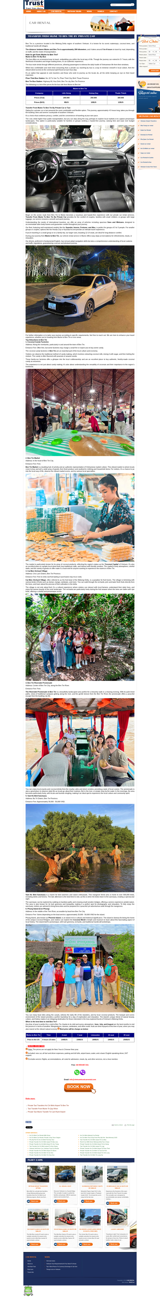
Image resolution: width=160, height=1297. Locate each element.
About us (30, 1264)
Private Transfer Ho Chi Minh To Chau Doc (42, 1155)
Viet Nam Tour (31, 1266)
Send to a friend (118, 1125)
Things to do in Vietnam (53, 1269)
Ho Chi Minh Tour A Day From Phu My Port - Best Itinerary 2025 (98, 1137)
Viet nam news (50, 1261)
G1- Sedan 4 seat (65, 1186)
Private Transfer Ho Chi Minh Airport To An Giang (94, 1144)
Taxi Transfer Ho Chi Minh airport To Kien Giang (43, 1146)
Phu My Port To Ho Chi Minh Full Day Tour (41, 1140)
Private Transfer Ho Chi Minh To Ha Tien (41, 1153)
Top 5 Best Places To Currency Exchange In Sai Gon (61, 1266)
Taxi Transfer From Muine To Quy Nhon (43, 1109)
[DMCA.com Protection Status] (28, 1296)
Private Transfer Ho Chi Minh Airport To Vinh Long (94, 1153)
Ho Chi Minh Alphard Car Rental (89, 1135)
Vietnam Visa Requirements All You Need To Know (61, 1264)
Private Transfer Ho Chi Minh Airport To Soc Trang (44, 1144)
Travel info (30, 1272)
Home (29, 1261)
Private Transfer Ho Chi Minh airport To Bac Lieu (43, 1142)
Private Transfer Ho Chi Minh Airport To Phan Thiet (95, 1148)
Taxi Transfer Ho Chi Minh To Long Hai (91, 1155)
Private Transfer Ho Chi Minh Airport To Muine (42, 1150)
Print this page (130, 1125)
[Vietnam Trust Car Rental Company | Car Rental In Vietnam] (34, 8)
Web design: (125, 1282)
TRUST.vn (131, 1282)
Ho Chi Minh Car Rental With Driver (39, 1135)
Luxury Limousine (117, 1229)
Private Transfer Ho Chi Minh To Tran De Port (93, 1150)
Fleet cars (30, 1269)
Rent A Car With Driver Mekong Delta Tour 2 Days (94, 1142)
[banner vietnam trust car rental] (82, 31)
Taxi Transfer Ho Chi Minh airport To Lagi (92, 1146)
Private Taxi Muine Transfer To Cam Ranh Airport (46, 1112)
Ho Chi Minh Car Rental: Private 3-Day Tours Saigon (44, 1137)
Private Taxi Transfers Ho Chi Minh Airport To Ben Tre (48, 1105)
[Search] (132, 4)
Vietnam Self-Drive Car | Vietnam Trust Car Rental (44, 1148)
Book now (34, 1201)
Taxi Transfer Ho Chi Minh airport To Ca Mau (93, 1140)
